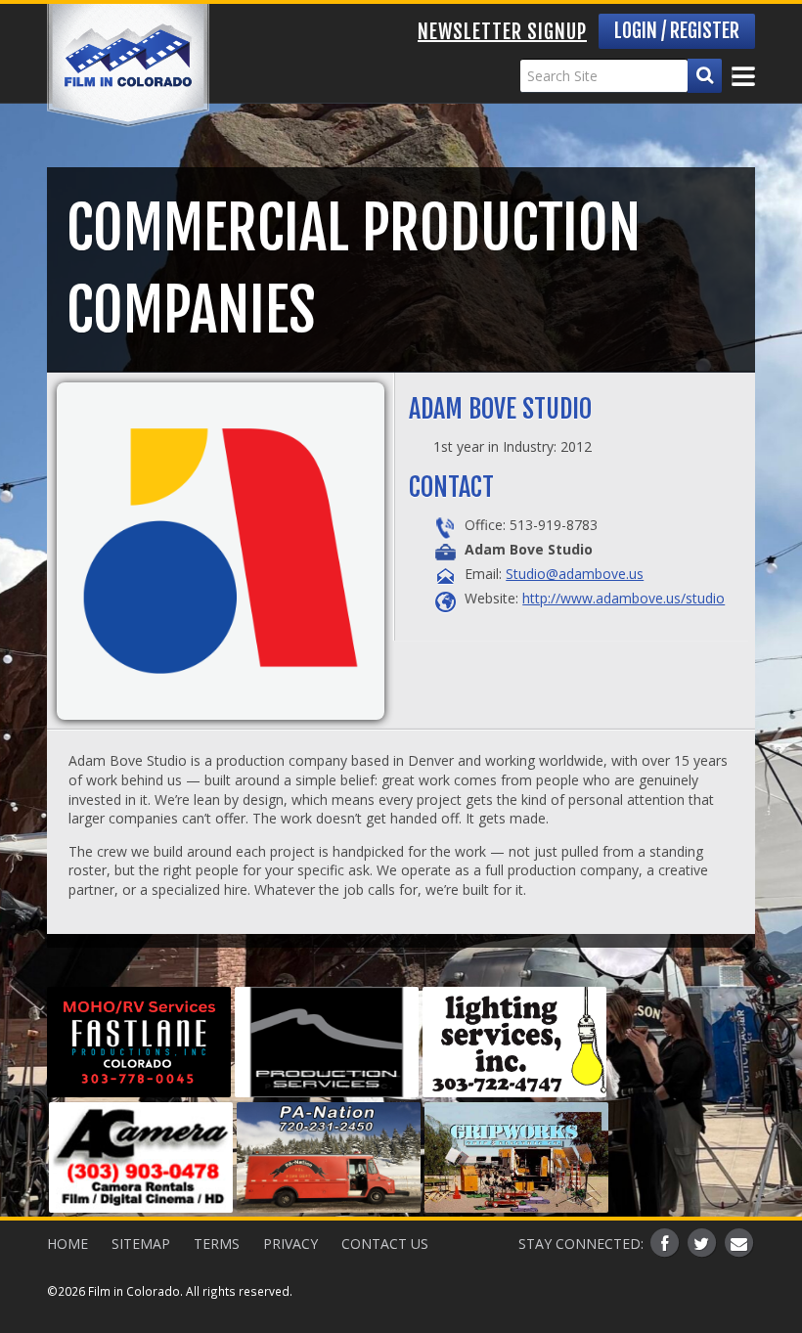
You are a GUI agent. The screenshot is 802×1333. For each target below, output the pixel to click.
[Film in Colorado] (128, 65)
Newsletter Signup (502, 32)
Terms (217, 1243)
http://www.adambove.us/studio (623, 598)
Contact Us (384, 1243)
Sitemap (140, 1243)
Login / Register (676, 31)
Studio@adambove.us (575, 573)
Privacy (290, 1243)
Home (67, 1243)
